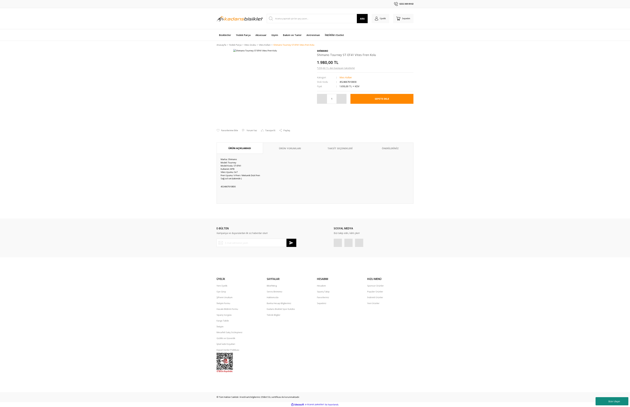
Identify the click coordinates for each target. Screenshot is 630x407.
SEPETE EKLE (382, 98)
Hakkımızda (272, 297)
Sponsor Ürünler (375, 285)
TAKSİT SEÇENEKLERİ (340, 148)
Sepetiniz (321, 303)
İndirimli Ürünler (375, 297)
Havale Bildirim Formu (227, 309)
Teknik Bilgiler (273, 314)
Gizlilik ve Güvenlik (226, 338)
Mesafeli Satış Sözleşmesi (229, 332)
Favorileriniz (323, 297)
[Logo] (240, 18)
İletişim (220, 326)
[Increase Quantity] (341, 99)
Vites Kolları (345, 77)
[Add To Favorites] (227, 130)
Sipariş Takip (323, 291)
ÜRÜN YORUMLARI (290, 148)
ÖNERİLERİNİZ (390, 148)
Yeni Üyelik (222, 285)
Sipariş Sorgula (224, 314)
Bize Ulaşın (614, 401)
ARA (362, 18)
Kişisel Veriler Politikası (228, 349)
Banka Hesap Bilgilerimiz (279, 303)
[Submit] (291, 243)
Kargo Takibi (223, 320)
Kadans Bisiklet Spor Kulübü (281, 309)
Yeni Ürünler (373, 303)
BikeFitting (272, 285)
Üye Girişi (221, 291)
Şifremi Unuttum (224, 297)
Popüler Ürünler (375, 291)
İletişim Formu (223, 303)
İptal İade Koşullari (226, 343)
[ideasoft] (297, 404)
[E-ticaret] (314, 404)
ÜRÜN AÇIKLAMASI (239, 148)
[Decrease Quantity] (322, 99)
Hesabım (321, 285)
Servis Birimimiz (274, 291)
